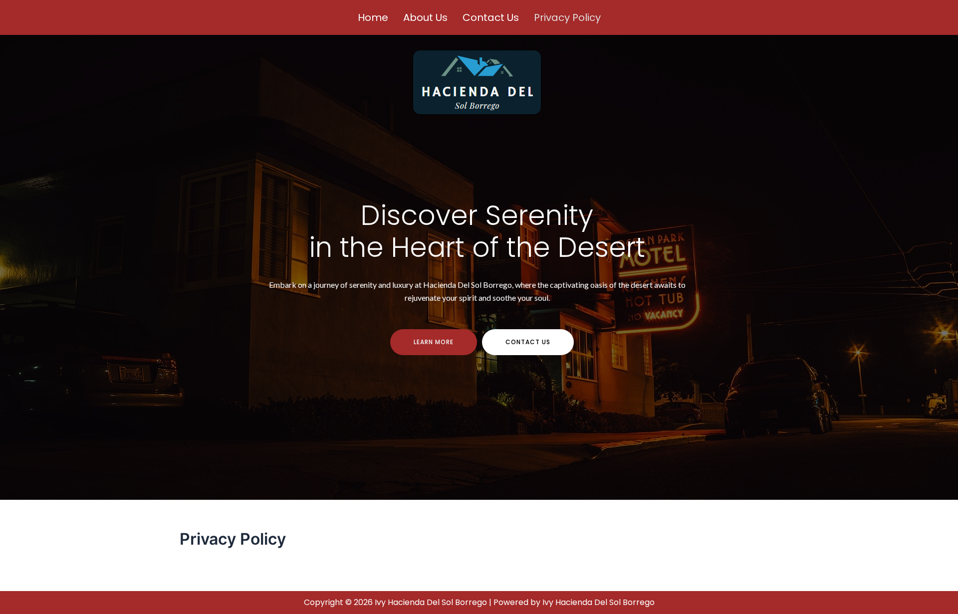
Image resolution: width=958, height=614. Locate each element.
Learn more (434, 342)
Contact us (491, 17)
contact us (527, 342)
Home (373, 17)
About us (425, 17)
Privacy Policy (567, 17)
